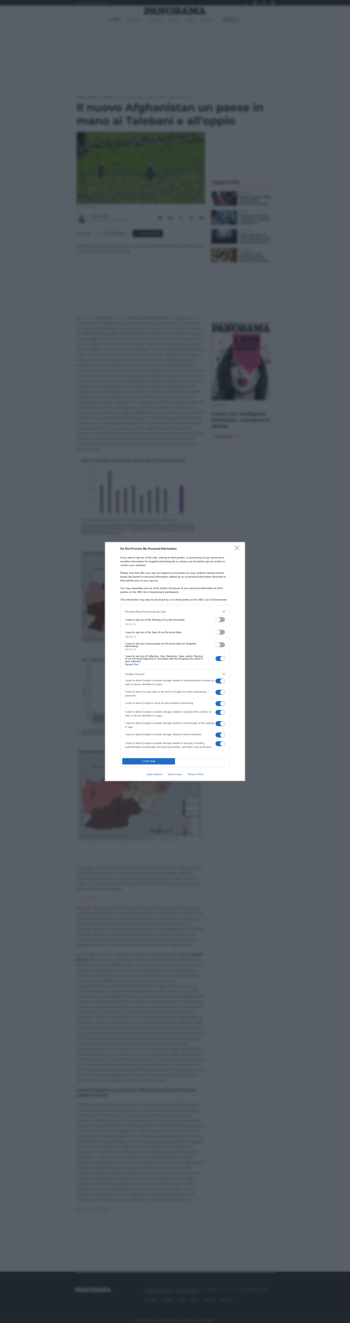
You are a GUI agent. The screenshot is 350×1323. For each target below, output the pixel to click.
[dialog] (175, 661)
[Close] (238, 548)
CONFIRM (148, 761)
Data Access (175, 774)
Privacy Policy (196, 774)
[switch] (220, 619)
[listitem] (175, 611)
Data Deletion (154, 774)
